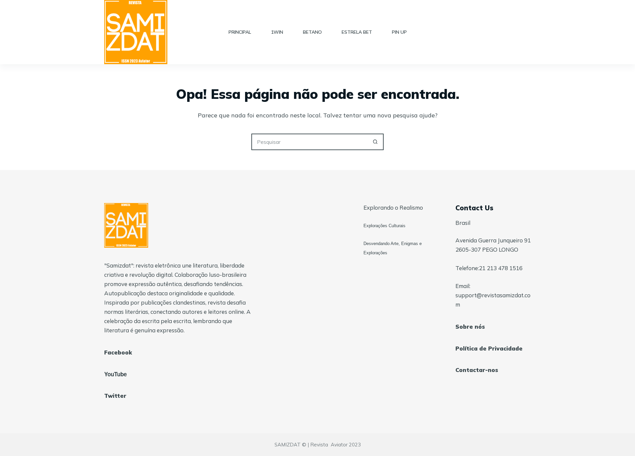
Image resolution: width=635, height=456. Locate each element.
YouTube (115, 374)
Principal (240, 32)
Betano (312, 32)
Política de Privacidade (489, 348)
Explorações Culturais (384, 225)
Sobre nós (470, 326)
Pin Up (399, 32)
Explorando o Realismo (393, 207)
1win (277, 32)
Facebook (118, 352)
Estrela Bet (357, 32)
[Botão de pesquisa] (375, 142)
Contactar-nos (476, 369)
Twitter (115, 395)
